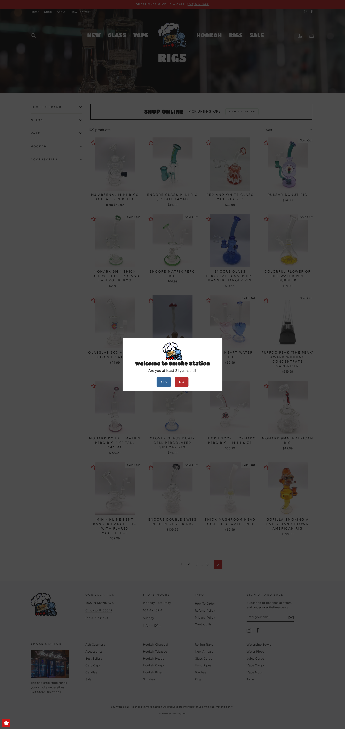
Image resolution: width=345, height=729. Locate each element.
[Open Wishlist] (6, 723)
